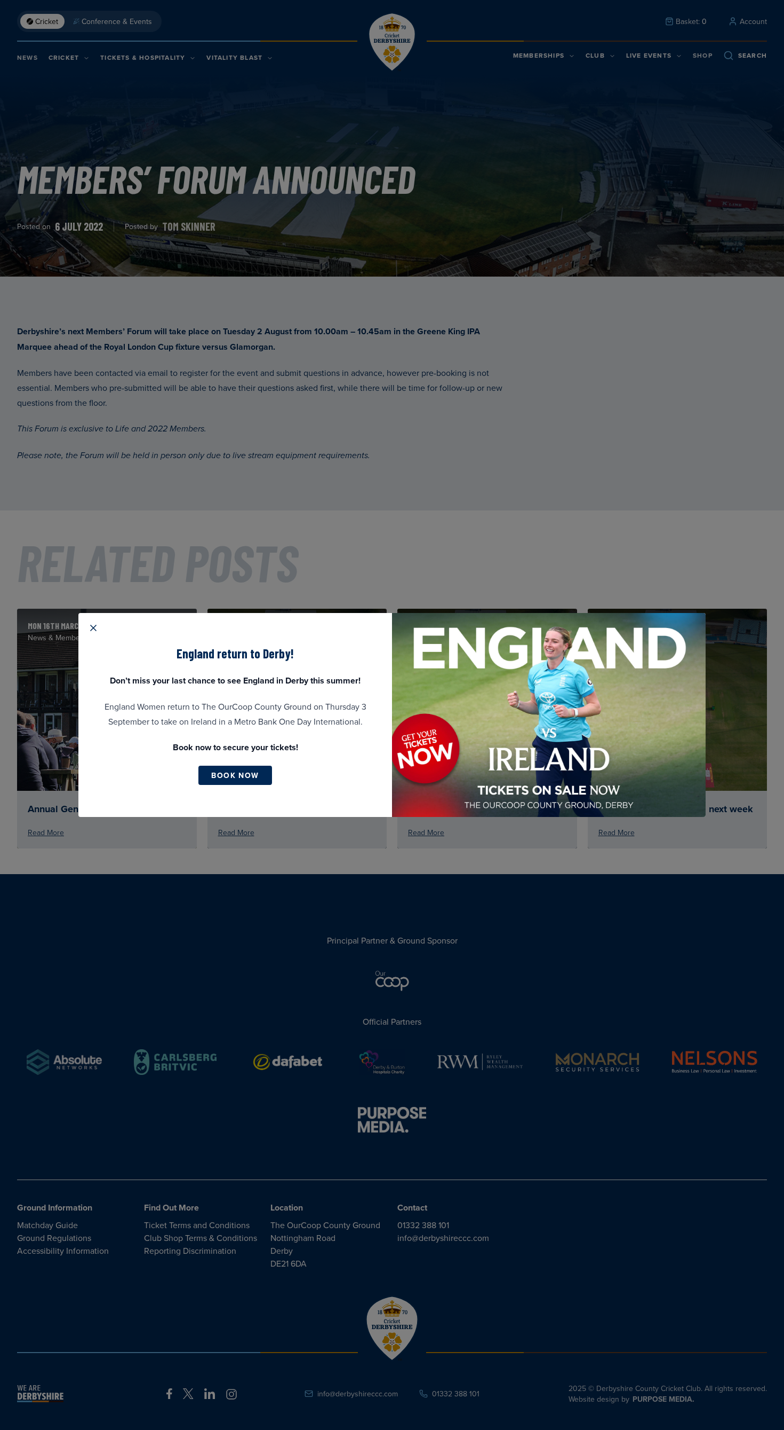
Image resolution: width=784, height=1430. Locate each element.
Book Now (235, 775)
